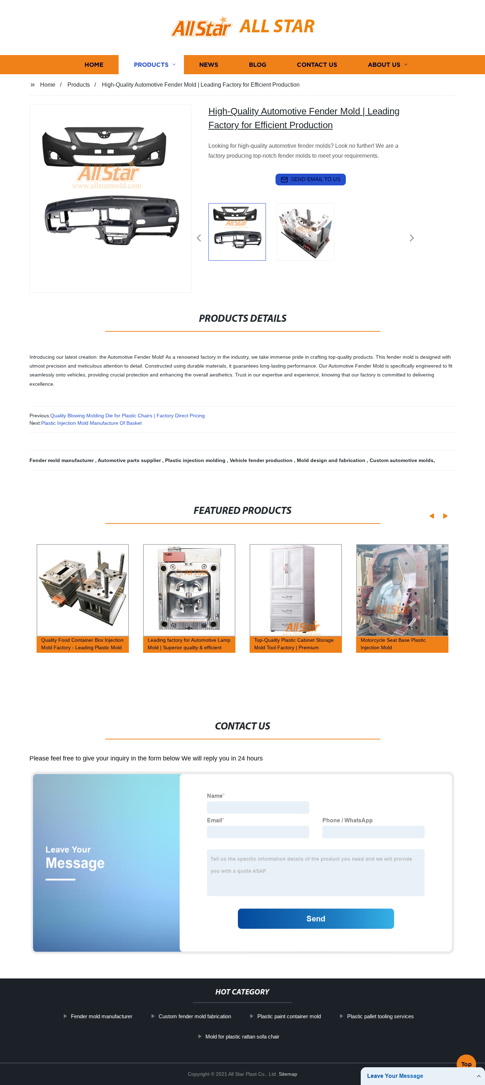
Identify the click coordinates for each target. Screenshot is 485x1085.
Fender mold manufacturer (62, 460)
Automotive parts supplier (130, 460)
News (208, 64)
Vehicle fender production (262, 460)
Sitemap (288, 1074)
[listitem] (242, 235)
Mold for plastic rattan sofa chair (242, 1036)
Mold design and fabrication (332, 460)
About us (384, 64)
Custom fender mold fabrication (195, 1016)
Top (466, 1064)
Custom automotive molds (402, 460)
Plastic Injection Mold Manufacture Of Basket (91, 423)
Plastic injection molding (196, 460)
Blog (257, 64)
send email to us (315, 179)
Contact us (317, 64)
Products (151, 64)
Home (94, 64)
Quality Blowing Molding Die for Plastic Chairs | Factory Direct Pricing (127, 415)
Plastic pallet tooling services (380, 1016)
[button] (199, 238)
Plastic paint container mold (289, 1016)
